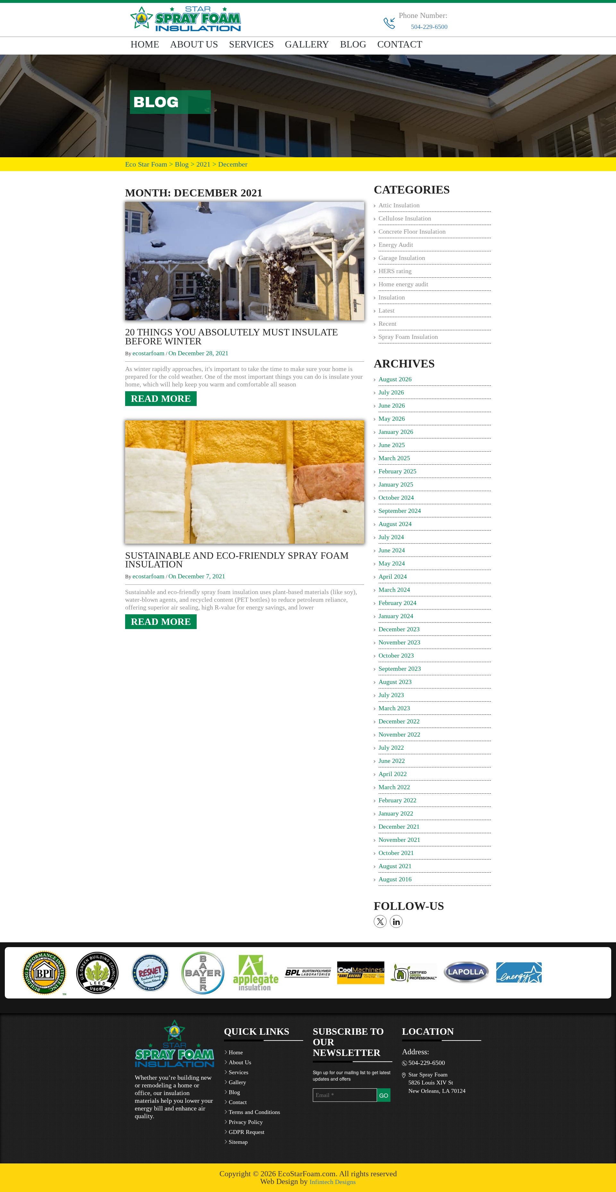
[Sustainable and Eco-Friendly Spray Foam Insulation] (244, 481)
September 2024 (400, 510)
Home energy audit (403, 284)
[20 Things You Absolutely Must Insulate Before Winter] (244, 260)
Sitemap (238, 1142)
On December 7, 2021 (196, 576)
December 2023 (399, 629)
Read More (161, 398)
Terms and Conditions (254, 1112)
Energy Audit (396, 244)
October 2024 (396, 497)
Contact (399, 44)
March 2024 (394, 589)
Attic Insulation (399, 205)
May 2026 (392, 418)
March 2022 (394, 786)
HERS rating (395, 270)
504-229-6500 (429, 26)
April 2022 (393, 773)
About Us (194, 44)
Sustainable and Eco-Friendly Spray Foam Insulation (237, 559)
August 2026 (395, 379)
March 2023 (394, 708)
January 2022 (396, 813)
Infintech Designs (333, 1181)
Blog (353, 44)
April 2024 (393, 576)
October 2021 (396, 852)
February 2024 (397, 602)
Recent (388, 323)
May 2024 (392, 563)
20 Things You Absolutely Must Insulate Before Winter (231, 336)
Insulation (392, 297)
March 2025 (394, 458)
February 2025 (397, 471)
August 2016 (395, 879)
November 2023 (399, 642)
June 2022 (392, 760)
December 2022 (399, 721)
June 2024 (392, 550)
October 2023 (396, 655)
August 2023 (395, 681)
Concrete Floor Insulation (412, 231)
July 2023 (391, 694)
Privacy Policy (246, 1122)
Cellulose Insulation (405, 218)
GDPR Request (246, 1132)
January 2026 (396, 431)
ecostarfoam (149, 353)
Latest (387, 310)
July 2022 (391, 747)
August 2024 (395, 523)
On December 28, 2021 (198, 353)
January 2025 (396, 484)
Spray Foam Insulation (408, 336)
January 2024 (396, 615)
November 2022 (399, 734)
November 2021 (399, 839)
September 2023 (400, 668)
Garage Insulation (402, 257)
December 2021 (399, 826)
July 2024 (391, 536)
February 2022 (397, 800)
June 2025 (392, 444)
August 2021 (395, 865)
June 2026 (392, 405)
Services (251, 44)
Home (145, 44)
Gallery (307, 44)
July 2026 (391, 392)
